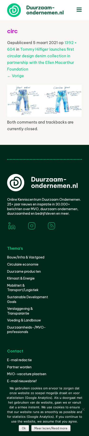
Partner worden (19, 367)
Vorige (15, 75)
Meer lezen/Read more (50, 428)
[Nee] (83, 409)
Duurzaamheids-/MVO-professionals (26, 329)
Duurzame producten (24, 271)
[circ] (44, 115)
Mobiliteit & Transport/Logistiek (22, 287)
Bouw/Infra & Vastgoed (25, 257)
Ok (24, 428)
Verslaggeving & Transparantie (20, 311)
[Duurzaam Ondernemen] (42, 10)
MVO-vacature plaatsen (26, 374)
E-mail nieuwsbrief (22, 381)
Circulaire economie (22, 264)
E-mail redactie (19, 360)
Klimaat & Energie (21, 278)
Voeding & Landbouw (24, 320)
